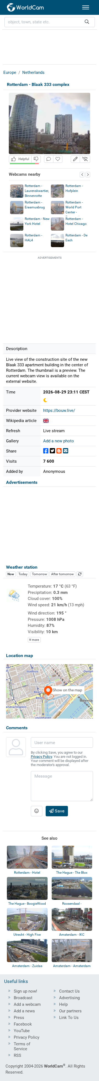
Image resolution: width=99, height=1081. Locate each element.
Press (19, 1017)
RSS (17, 1055)
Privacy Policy (41, 757)
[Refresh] (79, 574)
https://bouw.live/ (59, 410)
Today (23, 574)
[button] (75, 159)
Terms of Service (22, 1046)
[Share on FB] (45, 451)
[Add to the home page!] (57, 159)
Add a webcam (27, 1004)
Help (63, 1004)
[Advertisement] (50, 46)
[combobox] (49, 22)
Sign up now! (25, 991)
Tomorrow (39, 574)
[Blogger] (59, 451)
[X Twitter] (52, 451)
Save (59, 811)
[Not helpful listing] (36, 159)
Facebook (23, 1024)
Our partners (70, 1011)
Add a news (24, 1011)
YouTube (22, 1030)
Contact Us (69, 991)
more (35, 640)
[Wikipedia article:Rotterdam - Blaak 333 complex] (46, 420)
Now (10, 574)
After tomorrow (62, 574)
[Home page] (26, 7)
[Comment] (48, 159)
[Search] (86, 22)
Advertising (69, 997)
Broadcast (23, 997)
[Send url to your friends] (65, 451)
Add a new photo (58, 440)
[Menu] (86, 7)
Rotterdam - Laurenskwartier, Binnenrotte (37, 191)
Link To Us (69, 1017)
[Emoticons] (36, 811)
